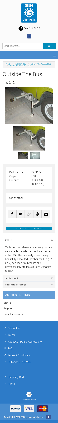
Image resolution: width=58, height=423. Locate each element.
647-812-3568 (31, 28)
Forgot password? (13, 314)
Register (8, 308)
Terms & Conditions (19, 355)
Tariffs (11, 335)
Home (7, 64)
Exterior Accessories (41, 64)
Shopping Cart (16, 377)
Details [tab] (8, 240)
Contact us (14, 328)
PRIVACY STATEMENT (20, 361)
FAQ (10, 348)
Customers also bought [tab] (15, 285)
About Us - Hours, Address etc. (25, 341)
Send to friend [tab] (11, 278)
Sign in (7, 303)
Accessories (20, 64)
